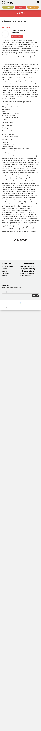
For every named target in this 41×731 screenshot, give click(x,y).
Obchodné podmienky (27, 266)
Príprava (4, 269)
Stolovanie (5, 273)
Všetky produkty (7, 266)
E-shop (8, 7)
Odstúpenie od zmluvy (27, 269)
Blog (20, 7)
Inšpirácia (32, 7)
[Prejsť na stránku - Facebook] (3, 279)
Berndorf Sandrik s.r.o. (8, 2)
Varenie (4, 271)
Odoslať (35, 296)
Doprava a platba (25, 275)
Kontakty (5, 275)
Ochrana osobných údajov (28, 271)
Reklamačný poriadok (27, 273)
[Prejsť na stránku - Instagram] (7, 279)
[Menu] (24, 2)
